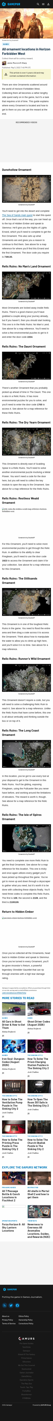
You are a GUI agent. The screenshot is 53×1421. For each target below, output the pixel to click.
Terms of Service (9, 1323)
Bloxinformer (26, 1394)
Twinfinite (26, 1347)
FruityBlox (26, 1391)
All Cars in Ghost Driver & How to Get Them (13, 1024)
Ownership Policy (26, 1320)
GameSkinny (26, 1376)
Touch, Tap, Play (26, 1387)
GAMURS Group (46, 1405)
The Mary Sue (26, 1383)
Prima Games (26, 1358)
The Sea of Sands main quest (17, 215)
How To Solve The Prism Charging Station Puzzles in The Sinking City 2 (38, 1063)
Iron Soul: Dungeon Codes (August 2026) (13, 1062)
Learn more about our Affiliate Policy (14, 992)
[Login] (48, 4)
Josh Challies (33, 1072)
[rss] (4, 1305)
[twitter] (11, 1305)
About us (5, 1316)
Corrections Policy (26, 1323)
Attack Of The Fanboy (26, 1354)
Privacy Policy (7, 1320)
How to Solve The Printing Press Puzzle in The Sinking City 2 (12, 1144)
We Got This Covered (26, 1365)
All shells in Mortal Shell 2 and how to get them (38, 1194)
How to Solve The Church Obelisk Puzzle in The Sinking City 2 (38, 1144)
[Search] (38, 4)
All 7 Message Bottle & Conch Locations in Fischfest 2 (11, 1195)
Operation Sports (26, 1380)
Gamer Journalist (26, 1373)
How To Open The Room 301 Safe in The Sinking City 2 (38, 1102)
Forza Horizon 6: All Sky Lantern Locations (13, 1227)
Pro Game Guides (26, 1343)
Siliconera (26, 1362)
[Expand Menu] (43, 4)
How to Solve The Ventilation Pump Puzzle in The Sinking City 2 (12, 1104)
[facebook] (17, 1305)
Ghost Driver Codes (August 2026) (39, 1023)
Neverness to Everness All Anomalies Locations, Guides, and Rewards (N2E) (39, 1230)
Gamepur (26, 1351)
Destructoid (26, 1369)
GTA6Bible (26, 1398)
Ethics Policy (24, 1316)
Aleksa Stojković (9, 1032)
